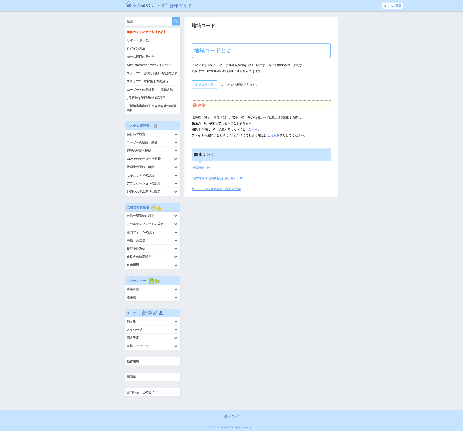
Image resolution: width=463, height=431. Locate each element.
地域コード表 (204, 84)
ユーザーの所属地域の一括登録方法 (216, 189)
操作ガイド (180, 5)
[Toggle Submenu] (152, 134)
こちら (253, 129)
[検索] (176, 21)
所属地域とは (201, 168)
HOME (234, 416)
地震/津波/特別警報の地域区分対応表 (217, 178)
